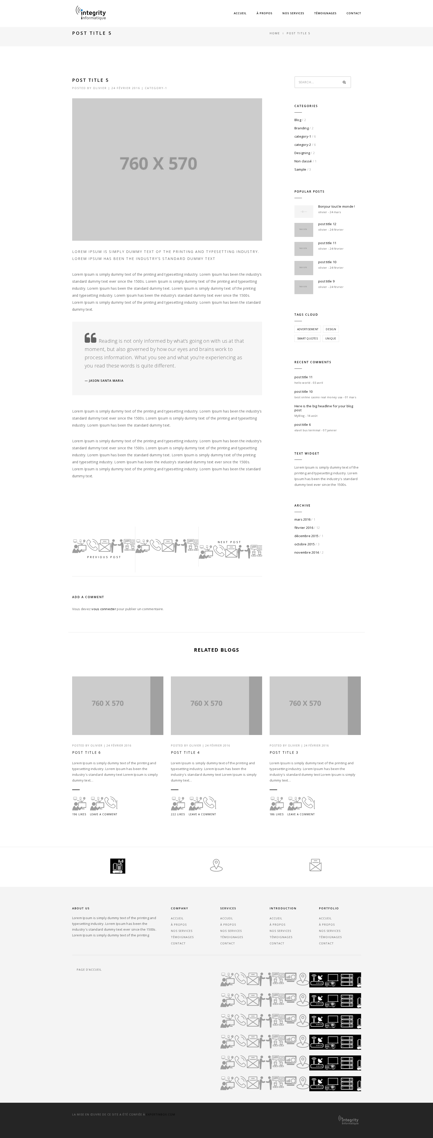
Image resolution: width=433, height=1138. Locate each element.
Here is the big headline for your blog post (323, 408)
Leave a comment (103, 814)
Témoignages (325, 13)
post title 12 (327, 224)
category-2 (302, 144)
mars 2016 (302, 519)
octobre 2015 (304, 544)
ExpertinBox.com (160, 1114)
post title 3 (284, 752)
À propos (264, 13)
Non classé (303, 161)
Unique (330, 338)
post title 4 (185, 752)
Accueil (240, 13)
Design (331, 329)
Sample (300, 169)
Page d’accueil (89, 969)
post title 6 (302, 425)
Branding (301, 128)
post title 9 (326, 281)
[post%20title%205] (122, 503)
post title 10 (327, 262)
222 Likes (178, 814)
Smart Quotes (307, 338)
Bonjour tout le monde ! (336, 206)
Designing (302, 153)
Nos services (293, 13)
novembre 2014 (306, 552)
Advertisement (307, 329)
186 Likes (277, 814)
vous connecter (103, 609)
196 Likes (79, 814)
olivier (100, 88)
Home (275, 33)
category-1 (156, 88)
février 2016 (303, 527)
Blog (297, 120)
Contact (354, 13)
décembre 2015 (306, 536)
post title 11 (327, 243)
